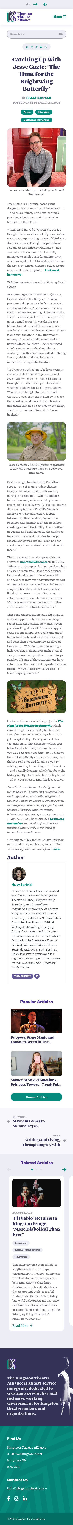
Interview (43, 112)
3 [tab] (41, 1169)
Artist (27, 112)
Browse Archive (36, 1097)
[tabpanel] (36, 1253)
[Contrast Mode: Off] (45, 4)
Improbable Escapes (33, 562)
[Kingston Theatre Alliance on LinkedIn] (25, 1498)
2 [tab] (36, 1169)
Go (61, 34)
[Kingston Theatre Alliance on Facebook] (8, 1498)
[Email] (37, 976)
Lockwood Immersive (36, 120)
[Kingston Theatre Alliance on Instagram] (16, 1498)
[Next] (64, 1169)
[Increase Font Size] (35, 4)
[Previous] (8, 1169)
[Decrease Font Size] (28, 4)
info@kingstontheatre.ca (26, 1488)
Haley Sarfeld (38, 98)
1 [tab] (32, 1169)
